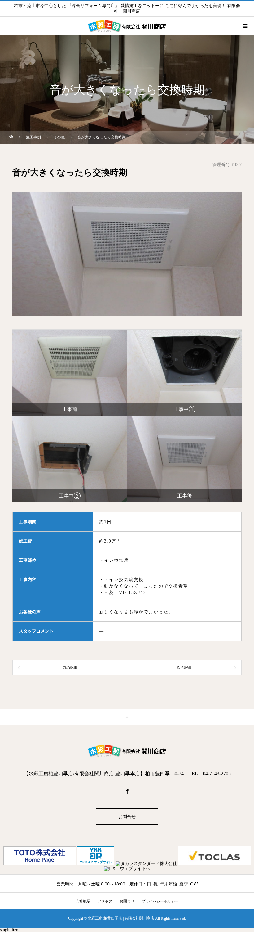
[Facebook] (127, 791)
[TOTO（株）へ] (40, 863)
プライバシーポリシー (160, 901)
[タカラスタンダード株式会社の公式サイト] (147, 863)
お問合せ (127, 816)
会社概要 (83, 901)
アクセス (105, 901)
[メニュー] (244, 26)
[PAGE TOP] (127, 717)
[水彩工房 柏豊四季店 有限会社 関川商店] (127, 751)
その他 (59, 137)
